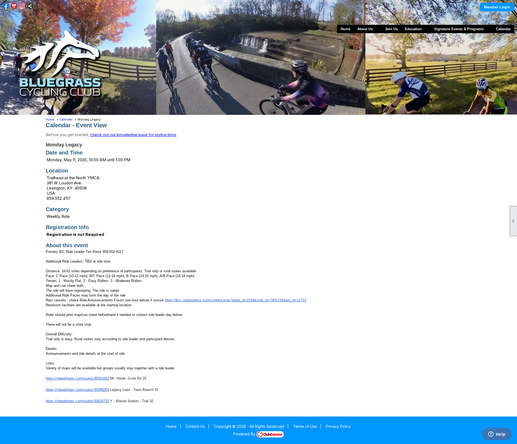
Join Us (391, 29)
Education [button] (413, 29)
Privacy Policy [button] (338, 426)
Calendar (503, 29)
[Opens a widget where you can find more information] (497, 434)
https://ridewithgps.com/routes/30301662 (77, 378)
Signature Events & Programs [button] (459, 29)
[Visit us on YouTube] (14, 6)
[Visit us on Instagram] (22, 6)
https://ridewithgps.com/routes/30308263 (77, 390)
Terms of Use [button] (305, 426)
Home (345, 29)
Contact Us (195, 426)
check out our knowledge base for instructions (133, 134)
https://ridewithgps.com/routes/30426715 (77, 401)
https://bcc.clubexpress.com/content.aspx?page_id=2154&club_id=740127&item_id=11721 (235, 300)
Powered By (244, 434)
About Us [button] (365, 29)
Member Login (497, 7)
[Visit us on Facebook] (6, 6)
